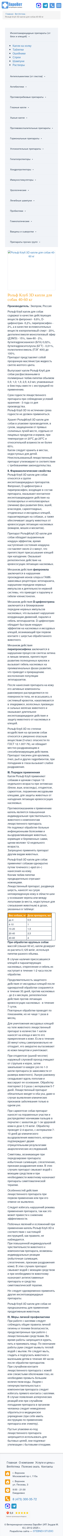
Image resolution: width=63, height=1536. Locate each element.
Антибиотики (17, 86)
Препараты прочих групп (24, 241)
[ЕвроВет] (12, 5)
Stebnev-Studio (43, 1531)
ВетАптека (13, 1466)
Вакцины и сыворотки (22, 231)
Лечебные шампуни (21, 200)
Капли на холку (22, 46)
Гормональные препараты (25, 138)
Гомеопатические (20, 221)
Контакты (47, 1466)
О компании (26, 1462)
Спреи (17, 57)
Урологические (18, 190)
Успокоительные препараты (26, 148)
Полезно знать (31, 1466)
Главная (12, 1462)
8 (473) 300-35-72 (25, 1499)
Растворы (19, 65)
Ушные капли (17, 117)
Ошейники (19, 53)
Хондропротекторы (21, 169)
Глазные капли (18, 107)
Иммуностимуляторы (22, 179)
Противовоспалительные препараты (30, 128)
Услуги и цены (44, 1462)
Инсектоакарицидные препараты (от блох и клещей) (30, 34)
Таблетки (18, 49)
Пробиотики (17, 210)
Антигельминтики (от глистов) (26, 76)
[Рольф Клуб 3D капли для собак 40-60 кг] (31, 254)
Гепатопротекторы (20, 159)
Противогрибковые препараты (27, 97)
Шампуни (18, 61)
